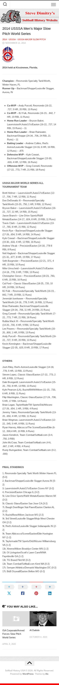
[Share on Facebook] (22, 590)
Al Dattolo (34, 630)
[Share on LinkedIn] (50, 590)
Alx (46, 674)
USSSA (12, 39)
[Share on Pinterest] (36, 590)
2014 (4, 39)
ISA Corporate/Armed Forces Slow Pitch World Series (13, 634)
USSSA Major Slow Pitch (31, 39)
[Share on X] (9, 590)
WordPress (28, 674)
